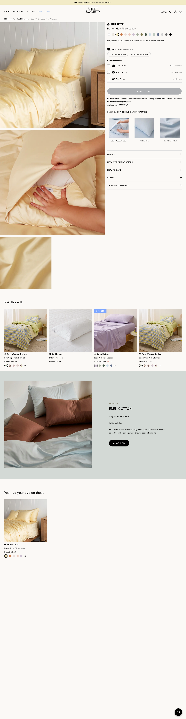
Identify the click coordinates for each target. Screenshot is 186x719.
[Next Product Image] (184, 331)
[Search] (170, 12)
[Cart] (180, 11)
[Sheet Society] (93, 10)
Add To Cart (144, 91)
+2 (25, 366)
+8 (115, 366)
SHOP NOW (119, 443)
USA (165, 12)
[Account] (175, 11)
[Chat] (178, 713)
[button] (144, 154)
